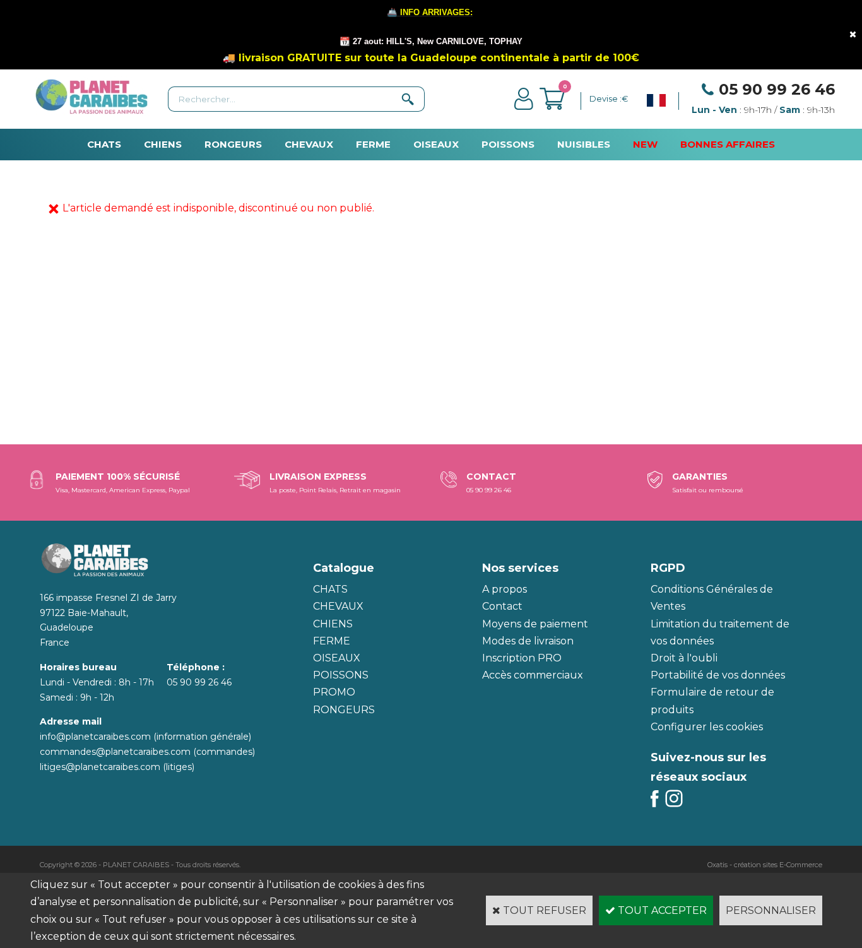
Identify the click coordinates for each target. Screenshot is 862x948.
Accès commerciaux (532, 675)
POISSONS (507, 144)
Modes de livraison (528, 641)
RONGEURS (233, 144)
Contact (502, 606)
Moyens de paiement (535, 624)
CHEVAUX (309, 144)
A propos (504, 589)
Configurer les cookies (707, 727)
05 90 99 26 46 (777, 89)
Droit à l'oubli (684, 658)
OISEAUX (436, 144)
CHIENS (163, 144)
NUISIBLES (583, 144)
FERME (373, 144)
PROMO (334, 692)
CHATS (104, 144)
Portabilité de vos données (718, 675)
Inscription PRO (522, 658)
